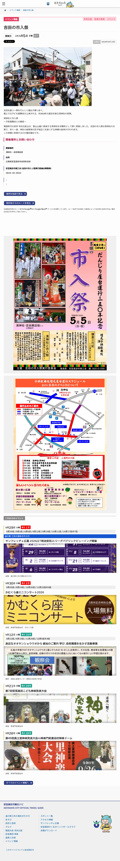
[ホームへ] (60, 6)
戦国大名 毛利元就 (13, 830)
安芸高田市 (29, 850)
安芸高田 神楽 (11, 834)
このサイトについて (14, 850)
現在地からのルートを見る (18, 203)
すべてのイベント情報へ (17, 782)
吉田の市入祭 (28, 10)
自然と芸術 (10, 823)
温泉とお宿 (10, 837)
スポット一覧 (47, 816)
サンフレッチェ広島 (50, 823)
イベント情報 (15, 10)
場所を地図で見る (14, 194)
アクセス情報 (47, 819)
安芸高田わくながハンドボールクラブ (58, 827)
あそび (8, 819)
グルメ (8, 827)
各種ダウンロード (49, 830)
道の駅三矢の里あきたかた (17, 816)
